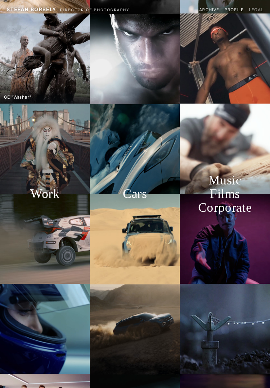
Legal (256, 9)
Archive (209, 9)
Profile (234, 9)
